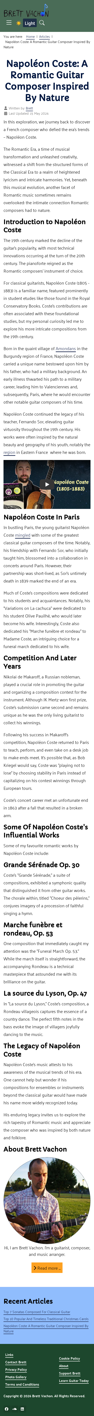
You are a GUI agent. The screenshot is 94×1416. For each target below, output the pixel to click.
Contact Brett (15, 1362)
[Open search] (42, 22)
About (63, 1365)
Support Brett (69, 1373)
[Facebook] (6, 1409)
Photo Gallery (15, 1377)
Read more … (48, 1267)
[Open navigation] (8, 22)
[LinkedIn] (22, 1409)
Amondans (66, 348)
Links (9, 1354)
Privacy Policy (16, 1369)
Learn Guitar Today (74, 1380)
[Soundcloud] (14, 1409)
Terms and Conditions (22, 1384)
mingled (22, 534)
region (9, 452)
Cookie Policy (69, 1358)
